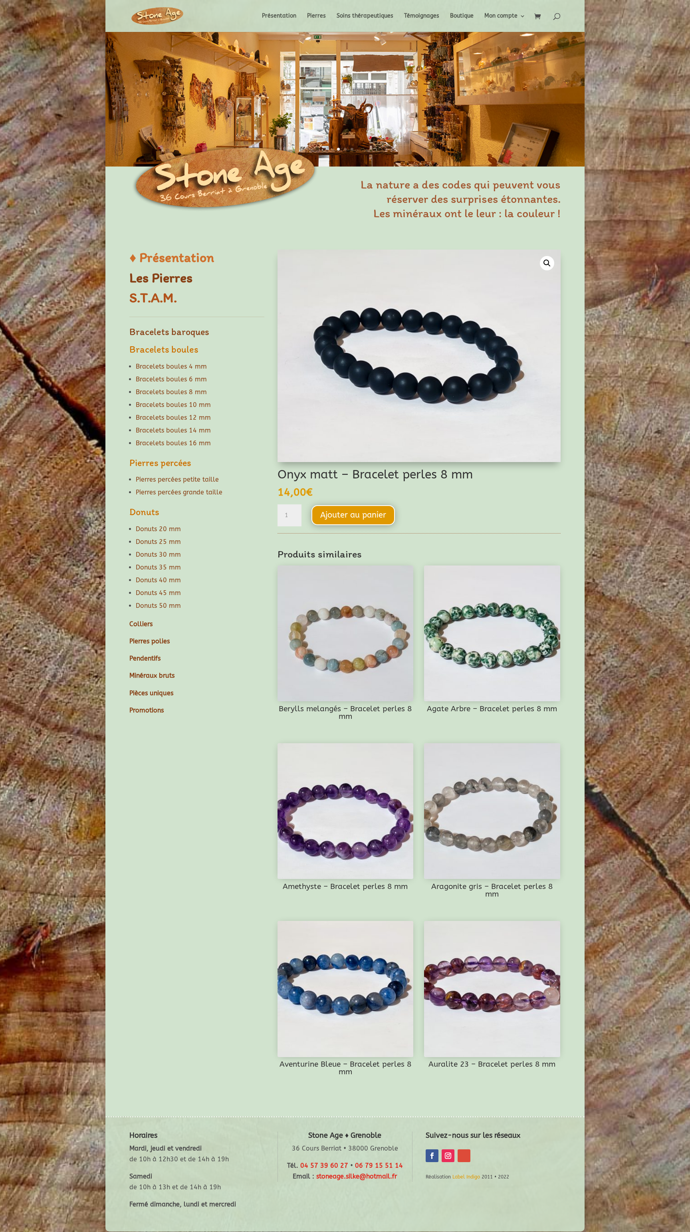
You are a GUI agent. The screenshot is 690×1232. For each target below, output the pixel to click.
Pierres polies (149, 641)
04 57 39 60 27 (324, 1165)
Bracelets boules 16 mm (173, 443)
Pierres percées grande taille (179, 492)
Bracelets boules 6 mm (171, 379)
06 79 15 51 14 (379, 1165)
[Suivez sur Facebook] (432, 1155)
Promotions (146, 710)
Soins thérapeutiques (365, 16)
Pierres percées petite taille (177, 479)
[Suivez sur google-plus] (464, 1155)
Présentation (279, 16)
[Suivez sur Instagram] (448, 1155)
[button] (547, 263)
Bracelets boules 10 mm (173, 405)
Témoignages (421, 16)
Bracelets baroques (169, 331)
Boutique (462, 16)
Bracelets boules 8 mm (171, 392)
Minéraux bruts (151, 675)
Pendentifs (145, 658)
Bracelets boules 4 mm (171, 366)
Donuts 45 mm (158, 593)
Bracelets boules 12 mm (173, 417)
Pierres (316, 16)
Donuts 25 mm (158, 542)
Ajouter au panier (353, 515)
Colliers (141, 624)
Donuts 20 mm (158, 529)
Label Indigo (466, 1177)
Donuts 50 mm (158, 605)
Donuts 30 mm (158, 554)
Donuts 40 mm (158, 580)
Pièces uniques (151, 693)
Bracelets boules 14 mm (173, 430)
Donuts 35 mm (158, 567)
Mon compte (501, 16)
